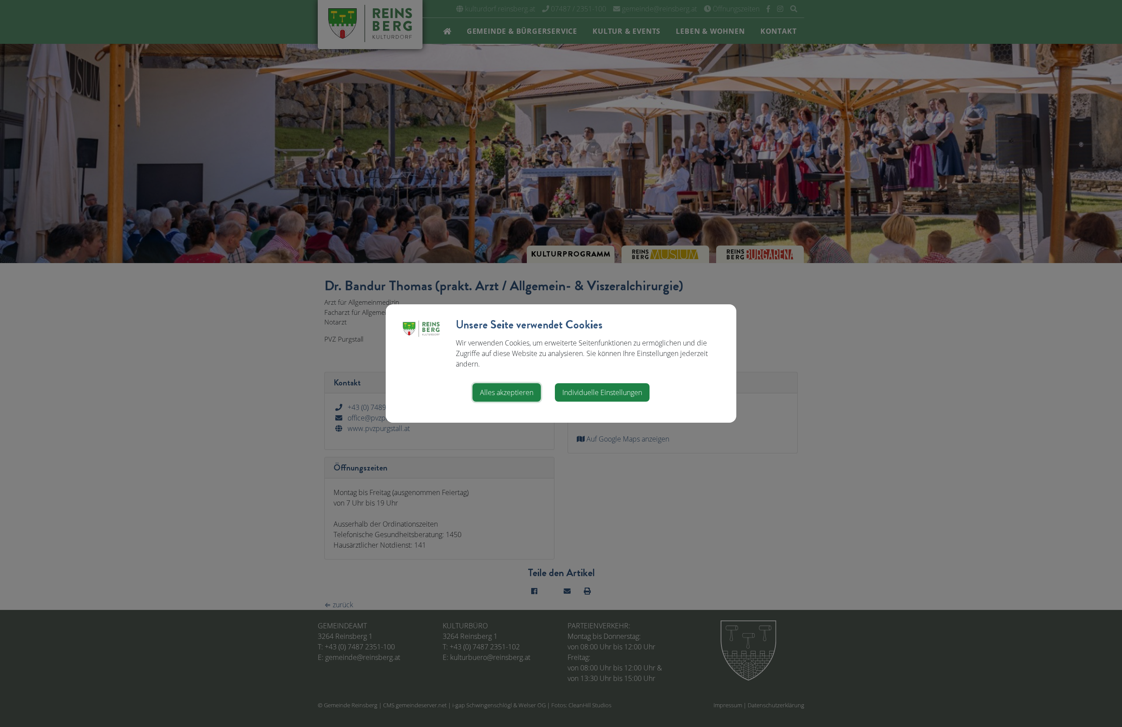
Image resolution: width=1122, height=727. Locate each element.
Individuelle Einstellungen (602, 392)
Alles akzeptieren (506, 392)
